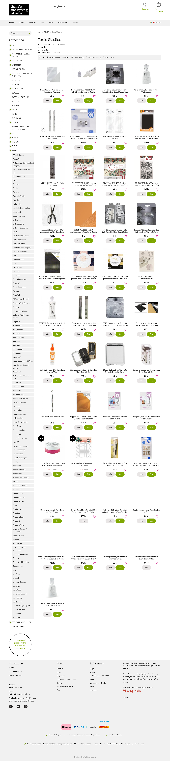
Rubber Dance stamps (21, 477)
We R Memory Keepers (21, 605)
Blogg (59, 672)
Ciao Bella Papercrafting (21, 208)
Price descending (94, 57)
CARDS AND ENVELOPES (20, 97)
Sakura (15, 481)
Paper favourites (19, 430)
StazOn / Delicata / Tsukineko (20, 530)
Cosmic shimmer (19, 216)
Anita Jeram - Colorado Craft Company (23, 164)
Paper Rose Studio (20, 438)
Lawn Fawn (17, 382)
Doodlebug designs (20, 279)
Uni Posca (16, 574)
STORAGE (15, 84)
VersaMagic (17, 590)
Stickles (16, 539)
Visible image (18, 598)
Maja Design (17, 390)
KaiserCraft (17, 357)
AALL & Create (18, 155)
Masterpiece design (20, 398)
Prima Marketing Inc (20, 458)
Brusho (15, 188)
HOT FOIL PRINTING (18, 69)
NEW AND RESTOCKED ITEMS (22, 49)
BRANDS (15, 150)
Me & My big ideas (19, 402)
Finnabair (16, 307)
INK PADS (15, 142)
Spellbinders (18, 509)
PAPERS (15, 110)
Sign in (59, 690)
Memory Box (17, 410)
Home (11, 22)
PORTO (14, 114)
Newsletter (62, 22)
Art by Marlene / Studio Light (21, 171)
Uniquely (16, 578)
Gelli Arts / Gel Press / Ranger (21, 316)
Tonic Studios (18, 566)
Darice (15, 255)
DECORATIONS (17, 60)
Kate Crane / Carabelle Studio (21, 366)
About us (32, 22)
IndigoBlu (16, 341)
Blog (42, 22)
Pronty (15, 462)
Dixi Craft (16, 271)
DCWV (15, 263)
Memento (16, 406)
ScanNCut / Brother (20, 485)
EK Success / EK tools (21, 299)
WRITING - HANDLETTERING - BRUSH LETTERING (22, 127)
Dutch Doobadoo (19, 287)
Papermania (17, 434)
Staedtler (16, 513)
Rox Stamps (17, 473)
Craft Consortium (19, 239)
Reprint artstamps (19, 469)
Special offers (18, 626)
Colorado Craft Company (22, 247)
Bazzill (15, 180)
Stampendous (18, 517)
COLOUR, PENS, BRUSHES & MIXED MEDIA (22, 74)
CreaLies (16, 232)
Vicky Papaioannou (20, 594)
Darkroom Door (18, 259)
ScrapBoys (17, 489)
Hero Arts (16, 333)
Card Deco (17, 200)
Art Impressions (19, 176)
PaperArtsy (17, 426)
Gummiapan (17, 325)
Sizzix (15, 505)
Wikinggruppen (90, 757)
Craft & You (17, 220)
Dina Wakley (17, 267)
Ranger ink (17, 465)
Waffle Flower (18, 602)
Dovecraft (16, 283)
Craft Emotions (18, 224)
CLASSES (15, 93)
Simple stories (18, 501)
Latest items (109, 57)
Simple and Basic (19, 497)
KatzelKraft (17, 372)
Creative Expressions (21, 235)
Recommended (54, 57)
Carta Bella (17, 204)
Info (47, 100)
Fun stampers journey (21, 311)
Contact (75, 22)
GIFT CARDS (16, 118)
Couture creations (20, 251)
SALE (14, 45)
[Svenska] (151, 22)
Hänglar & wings (18, 337)
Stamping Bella (18, 525)
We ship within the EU (65, 686)
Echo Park (16, 295)
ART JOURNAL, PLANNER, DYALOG (21, 55)
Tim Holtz (16, 558)
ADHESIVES (16, 101)
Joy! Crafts (17, 353)
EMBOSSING (16, 65)
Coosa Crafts (17, 212)
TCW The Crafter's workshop (19, 548)
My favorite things (19, 414)
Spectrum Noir (18, 535)
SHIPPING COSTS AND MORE (67, 679)
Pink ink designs (19, 450)
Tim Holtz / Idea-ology (21, 562)
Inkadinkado (17, 345)
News (51, 22)
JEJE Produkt (18, 349)
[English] (154, 22)
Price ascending (78, 57)
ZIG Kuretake (17, 617)
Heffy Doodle (18, 329)
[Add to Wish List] (63, 96)
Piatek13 (16, 442)
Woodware (17, 613)
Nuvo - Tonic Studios (20, 422)
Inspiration (61, 676)
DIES (13, 133)
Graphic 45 (16, 321)
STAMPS (15, 137)
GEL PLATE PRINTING (19, 88)
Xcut (14, 570)
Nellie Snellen (18, 418)
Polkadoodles (18, 454)
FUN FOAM (16, 105)
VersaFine (16, 586)
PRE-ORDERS (16, 80)
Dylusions (16, 291)
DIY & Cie (16, 275)
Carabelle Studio (19, 196)
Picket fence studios (20, 446)
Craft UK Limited (19, 243)
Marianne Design (19, 394)
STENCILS (15, 122)
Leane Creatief (18, 386)
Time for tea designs (20, 554)
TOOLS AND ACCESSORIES (21, 622)
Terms (21, 22)
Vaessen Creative (19, 582)
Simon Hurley (18, 493)
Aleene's (16, 159)
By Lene (16, 192)
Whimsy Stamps (19, 609)
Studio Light (17, 543)
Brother (16, 184)
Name (66, 57)
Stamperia (16, 521)
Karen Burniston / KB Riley (23, 361)
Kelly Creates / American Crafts (22, 377)
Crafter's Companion (20, 228)
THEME (14, 146)
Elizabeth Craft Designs (21, 303)
